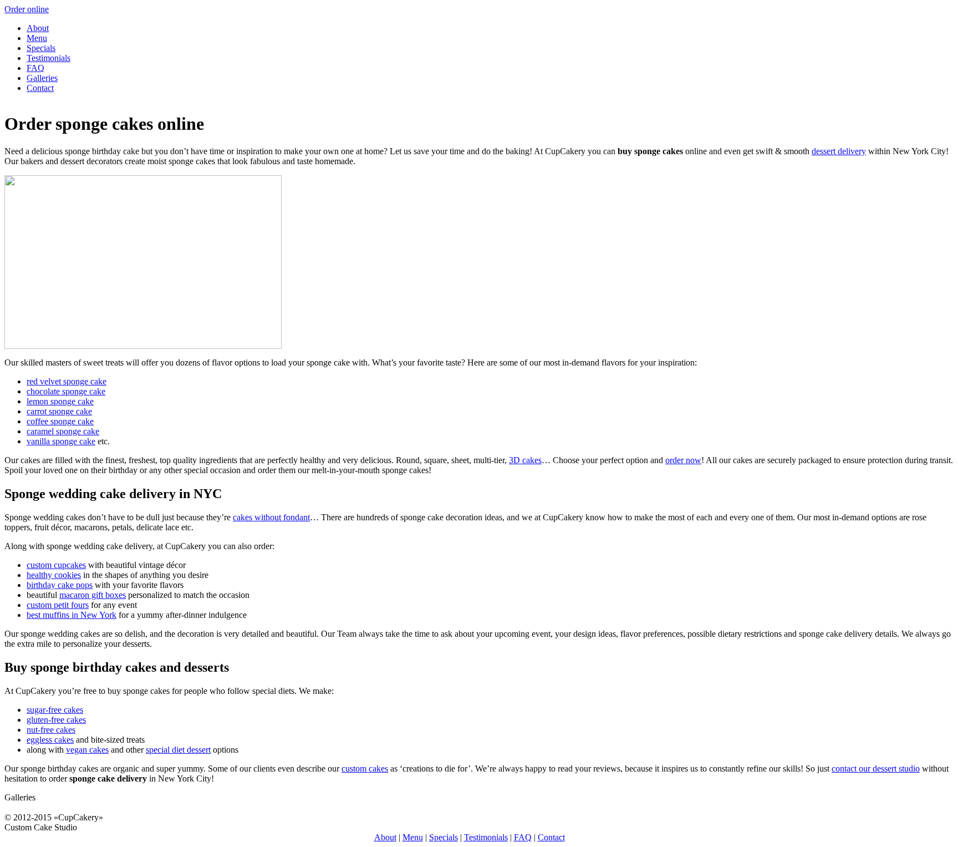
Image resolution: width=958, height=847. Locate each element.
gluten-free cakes (56, 719)
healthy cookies (54, 575)
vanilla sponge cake (61, 441)
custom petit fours (58, 605)
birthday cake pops (60, 585)
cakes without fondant (271, 517)
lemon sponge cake (60, 401)
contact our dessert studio (876, 768)
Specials (41, 48)
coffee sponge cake (60, 421)
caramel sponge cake (63, 431)
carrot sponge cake (59, 411)
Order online (26, 9)
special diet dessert (178, 749)
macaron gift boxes (92, 595)
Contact (40, 88)
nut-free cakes (51, 729)
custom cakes (365, 768)
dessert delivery (839, 151)
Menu (37, 38)
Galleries (42, 78)
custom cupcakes (56, 565)
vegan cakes (87, 749)
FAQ (35, 68)
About (38, 28)
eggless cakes (50, 739)
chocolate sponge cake (66, 391)
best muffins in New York (71, 615)
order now (683, 460)
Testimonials (48, 58)
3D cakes (525, 460)
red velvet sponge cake (66, 381)
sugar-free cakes (55, 709)
